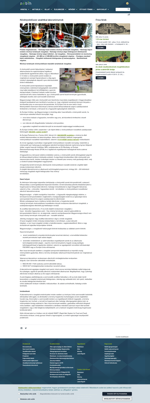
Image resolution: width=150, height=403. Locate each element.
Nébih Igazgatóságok (111, 347)
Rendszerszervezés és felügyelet (60, 374)
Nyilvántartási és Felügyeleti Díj (60, 372)
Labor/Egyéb (81, 354)
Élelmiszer (80, 347)
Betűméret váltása (128, 14)
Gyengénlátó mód (127, 3)
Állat (78, 349)
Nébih (51, 3)
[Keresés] (128, 9)
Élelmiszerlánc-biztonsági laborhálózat (62, 358)
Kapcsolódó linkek (28, 358)
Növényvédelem (55, 370)
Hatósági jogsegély (111, 358)
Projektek (26, 356)
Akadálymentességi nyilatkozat (32, 363)
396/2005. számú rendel (37, 132)
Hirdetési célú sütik (27, 399)
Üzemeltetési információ (30, 365)
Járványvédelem (55, 361)
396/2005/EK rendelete (65, 135)
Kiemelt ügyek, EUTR (56, 363)
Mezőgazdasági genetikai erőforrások (61, 367)
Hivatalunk (26, 344)
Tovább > (100, 47)
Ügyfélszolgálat (109, 356)
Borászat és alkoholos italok (59, 354)
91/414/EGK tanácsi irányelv (68, 139)
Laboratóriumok (82, 379)
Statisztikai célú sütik (28, 394)
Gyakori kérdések (83, 369)
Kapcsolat (108, 344)
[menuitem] (25, 9)
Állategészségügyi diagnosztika (60, 349)
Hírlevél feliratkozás (111, 363)
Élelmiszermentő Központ (113, 361)
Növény (79, 351)
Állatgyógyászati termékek (58, 351)
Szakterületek (55, 344)
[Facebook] (21, 328)
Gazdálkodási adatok (29, 351)
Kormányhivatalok (110, 351)
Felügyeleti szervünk (29, 354)
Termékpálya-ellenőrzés (57, 377)
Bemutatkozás (27, 347)
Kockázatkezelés (55, 365)
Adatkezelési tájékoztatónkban (29, 388)
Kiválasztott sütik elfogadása (117, 399)
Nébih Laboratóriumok (111, 349)
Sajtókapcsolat (109, 354)
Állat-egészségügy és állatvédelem (61, 347)
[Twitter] (26, 328)
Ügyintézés (81, 344)
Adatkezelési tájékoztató (30, 361)
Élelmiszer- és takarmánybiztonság (61, 356)
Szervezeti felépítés (29, 349)
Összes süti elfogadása (117, 394)
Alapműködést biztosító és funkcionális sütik (57, 394)
